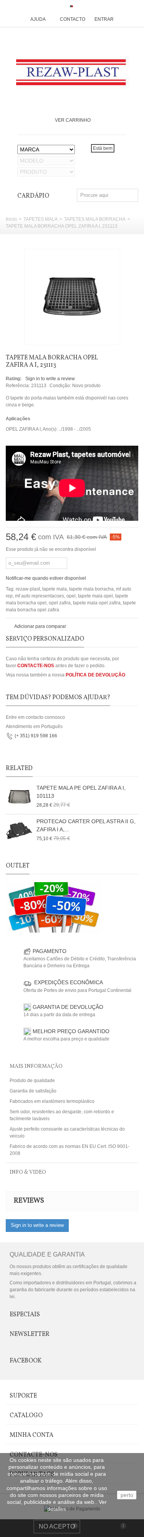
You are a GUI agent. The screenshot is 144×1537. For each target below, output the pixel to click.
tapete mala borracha (91, 589)
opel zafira (60, 603)
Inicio (11, 219)
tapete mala (54, 589)
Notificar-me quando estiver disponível (46, 578)
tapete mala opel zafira (97, 603)
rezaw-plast (28, 589)
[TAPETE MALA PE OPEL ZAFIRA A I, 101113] (19, 797)
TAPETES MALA (40, 219)
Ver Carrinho (73, 120)
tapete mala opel (95, 596)
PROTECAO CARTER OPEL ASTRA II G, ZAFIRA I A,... (86, 825)
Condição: (60, 385)
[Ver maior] (110, 335)
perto (127, 1495)
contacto (72, 19)
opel (71, 596)
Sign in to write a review (50, 378)
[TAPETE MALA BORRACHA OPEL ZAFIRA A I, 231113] (72, 297)
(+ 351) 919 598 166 (36, 735)
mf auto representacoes (39, 596)
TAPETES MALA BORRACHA (95, 219)
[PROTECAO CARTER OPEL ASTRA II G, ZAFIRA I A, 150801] (19, 830)
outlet (18, 866)
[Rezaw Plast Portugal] (72, 72)
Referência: (18, 385)
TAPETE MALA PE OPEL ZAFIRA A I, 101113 (81, 792)
